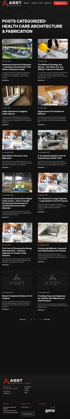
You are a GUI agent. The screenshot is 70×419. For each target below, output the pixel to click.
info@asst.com (7, 393)
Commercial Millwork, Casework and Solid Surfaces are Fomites (52, 249)
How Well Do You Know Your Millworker (15, 157)
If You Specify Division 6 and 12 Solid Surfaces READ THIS (52, 157)
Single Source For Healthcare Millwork (51, 112)
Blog (26, 392)
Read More (5, 80)
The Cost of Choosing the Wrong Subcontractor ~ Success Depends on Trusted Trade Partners (17, 252)
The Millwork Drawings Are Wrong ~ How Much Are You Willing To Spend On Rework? (51, 66)
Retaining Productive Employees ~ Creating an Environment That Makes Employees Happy (16, 66)
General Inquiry (25, 407)
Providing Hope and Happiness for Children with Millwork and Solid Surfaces (51, 298)
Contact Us (47, 3)
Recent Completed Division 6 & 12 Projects (17, 297)
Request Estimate (61, 3)
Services (26, 3)
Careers (27, 390)
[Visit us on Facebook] (51, 407)
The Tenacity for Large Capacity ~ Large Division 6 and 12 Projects (53, 199)
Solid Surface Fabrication (9, 410)
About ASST (28, 386)
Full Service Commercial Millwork (9, 408)
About (41, 3)
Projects (34, 3)
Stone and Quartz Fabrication (10, 412)
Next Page (47, 319)
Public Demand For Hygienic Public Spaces (14, 112)
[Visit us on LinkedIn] (54, 407)
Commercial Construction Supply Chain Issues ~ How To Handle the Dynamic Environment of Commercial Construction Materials (17, 203)
